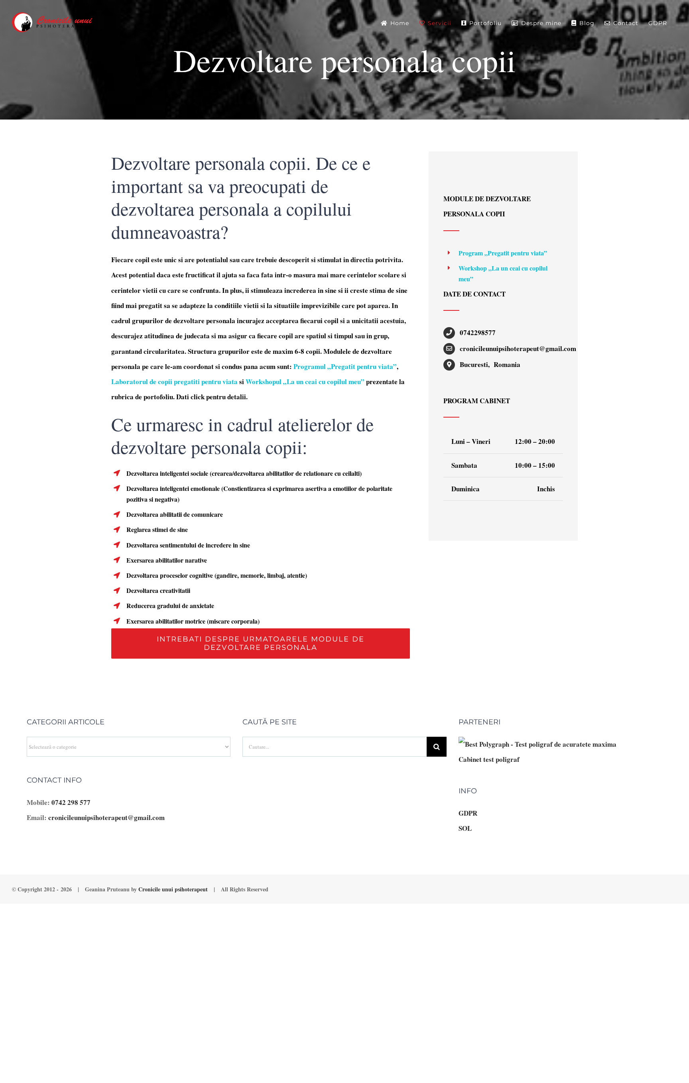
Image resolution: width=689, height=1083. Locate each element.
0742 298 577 (71, 802)
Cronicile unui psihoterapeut (173, 889)
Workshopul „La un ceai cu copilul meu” (305, 382)
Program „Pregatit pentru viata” (503, 252)
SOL (465, 828)
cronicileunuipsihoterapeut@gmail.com (106, 817)
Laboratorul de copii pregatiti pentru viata (174, 382)
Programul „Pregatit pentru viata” (345, 366)
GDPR (468, 813)
